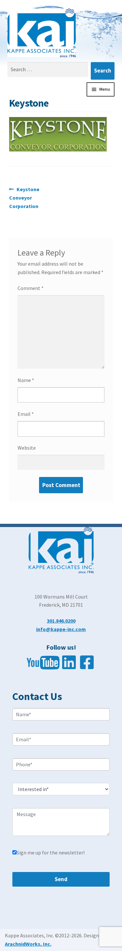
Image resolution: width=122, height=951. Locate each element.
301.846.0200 (61, 620)
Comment (31, 288)
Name (26, 380)
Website (27, 447)
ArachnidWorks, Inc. (28, 944)
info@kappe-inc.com (61, 629)
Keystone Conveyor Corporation (24, 197)
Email (26, 414)
